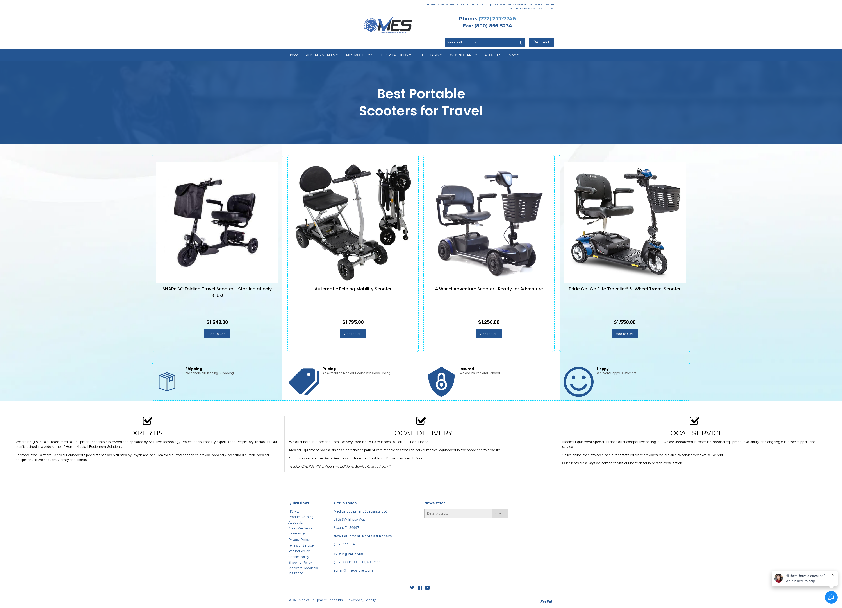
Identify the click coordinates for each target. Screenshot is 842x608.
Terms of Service (301, 545)
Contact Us (296, 534)
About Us (295, 523)
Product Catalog (301, 517)
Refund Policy (299, 551)
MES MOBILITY (358, 55)
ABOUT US (493, 55)
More (513, 55)
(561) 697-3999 (370, 562)
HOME (293, 511)
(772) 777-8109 (345, 562)
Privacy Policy (299, 540)
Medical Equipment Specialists (321, 600)
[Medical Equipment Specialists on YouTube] (427, 588)
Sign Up (499, 513)
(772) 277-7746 (497, 19)
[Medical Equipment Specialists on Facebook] (419, 588)
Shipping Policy (300, 563)
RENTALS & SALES (321, 55)
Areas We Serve (300, 528)
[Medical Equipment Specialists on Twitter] (412, 588)
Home (293, 55)
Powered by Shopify (361, 600)
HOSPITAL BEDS (395, 55)
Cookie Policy (298, 557)
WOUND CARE (462, 55)
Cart (544, 42)
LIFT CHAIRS (429, 55)
